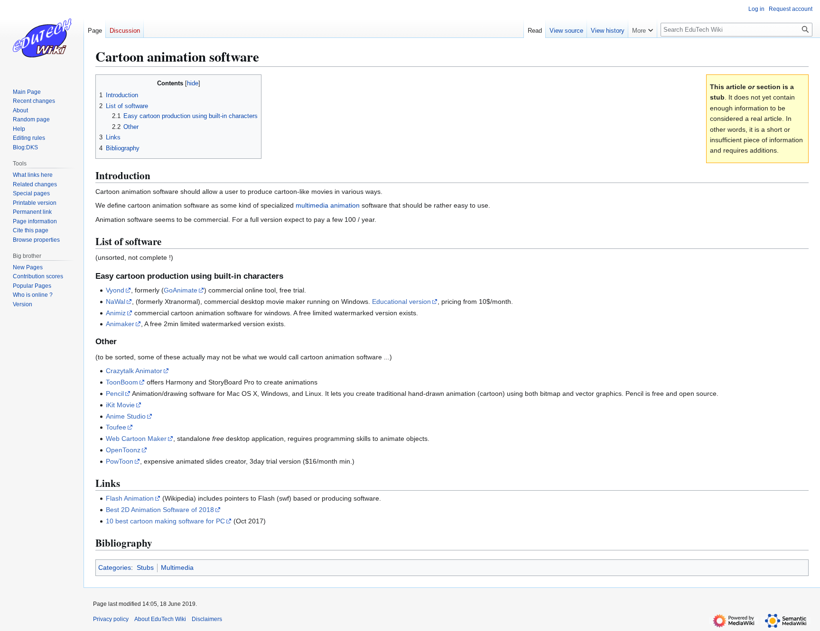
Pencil (115, 393)
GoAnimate (180, 290)
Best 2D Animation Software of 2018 (160, 509)
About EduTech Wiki (160, 619)
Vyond (115, 290)
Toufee (116, 427)
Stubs (145, 567)
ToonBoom (122, 382)
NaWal (115, 301)
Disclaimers (207, 619)
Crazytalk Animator (134, 371)
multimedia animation (328, 205)
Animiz (116, 313)
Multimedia (177, 567)
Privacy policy (111, 619)
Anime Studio (126, 416)
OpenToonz (123, 450)
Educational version (401, 301)
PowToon (119, 461)
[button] (642, 28)
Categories (114, 567)
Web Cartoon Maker (136, 438)
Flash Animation (130, 498)
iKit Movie (120, 405)
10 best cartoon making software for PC (165, 521)
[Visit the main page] (42, 38)
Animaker (120, 324)
